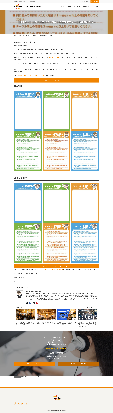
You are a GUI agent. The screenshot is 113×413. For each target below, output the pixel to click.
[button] (56, 80)
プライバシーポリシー (42, 389)
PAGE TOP (109, 399)
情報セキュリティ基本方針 (29, 389)
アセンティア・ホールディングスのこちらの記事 (31, 75)
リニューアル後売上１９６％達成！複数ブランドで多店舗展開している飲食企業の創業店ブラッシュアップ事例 (25, 323)
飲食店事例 (32, 319)
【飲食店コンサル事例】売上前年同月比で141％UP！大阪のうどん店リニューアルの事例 (46, 323)
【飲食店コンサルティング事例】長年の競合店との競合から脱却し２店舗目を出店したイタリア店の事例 (66, 323)
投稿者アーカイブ (92, 307)
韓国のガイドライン (54, 57)
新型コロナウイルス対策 (34, 376)
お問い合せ (95, 1)
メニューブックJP (54, 389)
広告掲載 (62, 389)
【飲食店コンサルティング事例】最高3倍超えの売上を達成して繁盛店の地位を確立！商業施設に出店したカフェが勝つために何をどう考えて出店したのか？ (87, 324)
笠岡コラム (24, 376)
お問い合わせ (18, 389)
